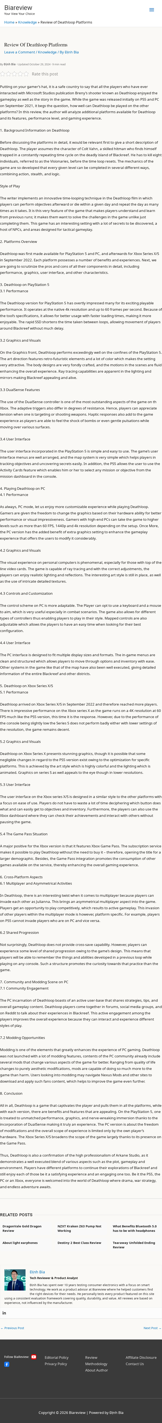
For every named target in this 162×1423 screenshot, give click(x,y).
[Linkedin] (4, 1313)
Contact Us (135, 1363)
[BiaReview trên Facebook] (6, 1364)
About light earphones (20, 1243)
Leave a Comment (19, 52)
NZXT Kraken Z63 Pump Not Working (79, 1228)
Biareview (18, 8)
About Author (96, 1370)
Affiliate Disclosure (141, 1357)
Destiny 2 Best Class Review (79, 1243)
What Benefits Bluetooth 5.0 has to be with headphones (135, 1228)
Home (9, 22)
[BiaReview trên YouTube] (33, 1356)
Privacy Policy (56, 1363)
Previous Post (12, 1328)
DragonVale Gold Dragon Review (22, 1228)
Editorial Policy (57, 1357)
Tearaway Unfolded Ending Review (134, 1245)
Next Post (153, 1328)
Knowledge (27, 22)
